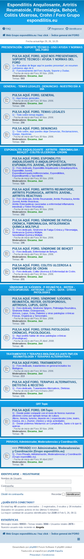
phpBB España (55, 551)
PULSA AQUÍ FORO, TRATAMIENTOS (37, 362)
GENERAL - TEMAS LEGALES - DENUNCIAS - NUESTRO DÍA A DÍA (42, 88)
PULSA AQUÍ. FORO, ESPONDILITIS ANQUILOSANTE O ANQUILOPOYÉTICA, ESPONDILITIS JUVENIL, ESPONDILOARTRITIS (44, 162)
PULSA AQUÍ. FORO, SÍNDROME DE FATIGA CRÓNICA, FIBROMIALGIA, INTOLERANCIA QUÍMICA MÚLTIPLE (42, 223)
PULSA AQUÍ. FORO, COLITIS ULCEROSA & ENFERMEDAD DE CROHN (41, 267)
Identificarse (10, 474)
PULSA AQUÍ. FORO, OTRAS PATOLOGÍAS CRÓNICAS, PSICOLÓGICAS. (41, 331)
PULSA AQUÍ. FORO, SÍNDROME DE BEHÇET (42, 248)
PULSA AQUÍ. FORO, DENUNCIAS (34, 128)
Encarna (32, 76)
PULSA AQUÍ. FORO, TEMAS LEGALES (38, 111)
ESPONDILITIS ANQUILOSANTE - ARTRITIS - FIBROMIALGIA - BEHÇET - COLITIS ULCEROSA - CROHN (42, 151)
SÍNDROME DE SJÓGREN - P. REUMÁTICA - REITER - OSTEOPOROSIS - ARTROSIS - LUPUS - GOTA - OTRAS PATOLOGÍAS (42, 290)
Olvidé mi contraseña (12, 494)
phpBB (33, 547)
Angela (40, 527)
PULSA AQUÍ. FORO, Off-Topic (32, 410)
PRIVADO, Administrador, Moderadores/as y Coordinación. (42, 441)
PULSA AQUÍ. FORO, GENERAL (33, 95)
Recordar (56, 494)
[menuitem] (6, 28)
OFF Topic (42, 404)
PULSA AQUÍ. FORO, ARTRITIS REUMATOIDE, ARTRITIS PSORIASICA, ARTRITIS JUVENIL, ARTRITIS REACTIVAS (43, 193)
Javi (40, 76)
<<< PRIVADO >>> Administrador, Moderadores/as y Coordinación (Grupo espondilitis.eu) (46, 449)
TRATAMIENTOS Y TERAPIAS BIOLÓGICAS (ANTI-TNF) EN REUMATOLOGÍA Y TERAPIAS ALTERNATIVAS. (42, 355)
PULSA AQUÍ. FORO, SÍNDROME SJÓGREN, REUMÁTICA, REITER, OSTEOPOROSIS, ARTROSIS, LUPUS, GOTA (41, 302)
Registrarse (31, 474)
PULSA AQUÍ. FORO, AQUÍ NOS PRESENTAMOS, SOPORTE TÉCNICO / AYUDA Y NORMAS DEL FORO (45, 59)
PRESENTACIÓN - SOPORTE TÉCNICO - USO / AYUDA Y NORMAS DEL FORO (42, 48)
